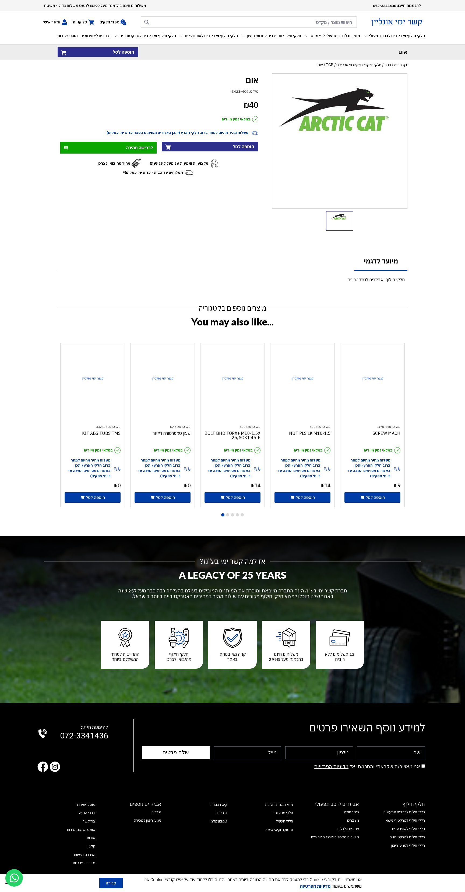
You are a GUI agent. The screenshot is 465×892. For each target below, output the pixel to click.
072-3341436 (84, 733)
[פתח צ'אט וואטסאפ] (14, 878)
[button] (394, 36)
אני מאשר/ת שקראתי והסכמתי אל (367, 766)
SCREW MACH (386, 433)
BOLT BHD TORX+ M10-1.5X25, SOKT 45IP (232, 435)
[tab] (380, 261)
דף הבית (400, 65)
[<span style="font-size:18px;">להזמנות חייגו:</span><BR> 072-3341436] (42, 733)
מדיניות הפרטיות (331, 766)
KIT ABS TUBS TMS (101, 433)
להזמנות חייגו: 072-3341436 (397, 5)
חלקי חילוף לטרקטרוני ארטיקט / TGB (353, 65)
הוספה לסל (123, 52)
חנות (387, 65)
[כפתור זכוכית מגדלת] (146, 22)
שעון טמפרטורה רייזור (172, 433)
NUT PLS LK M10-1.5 (309, 433)
